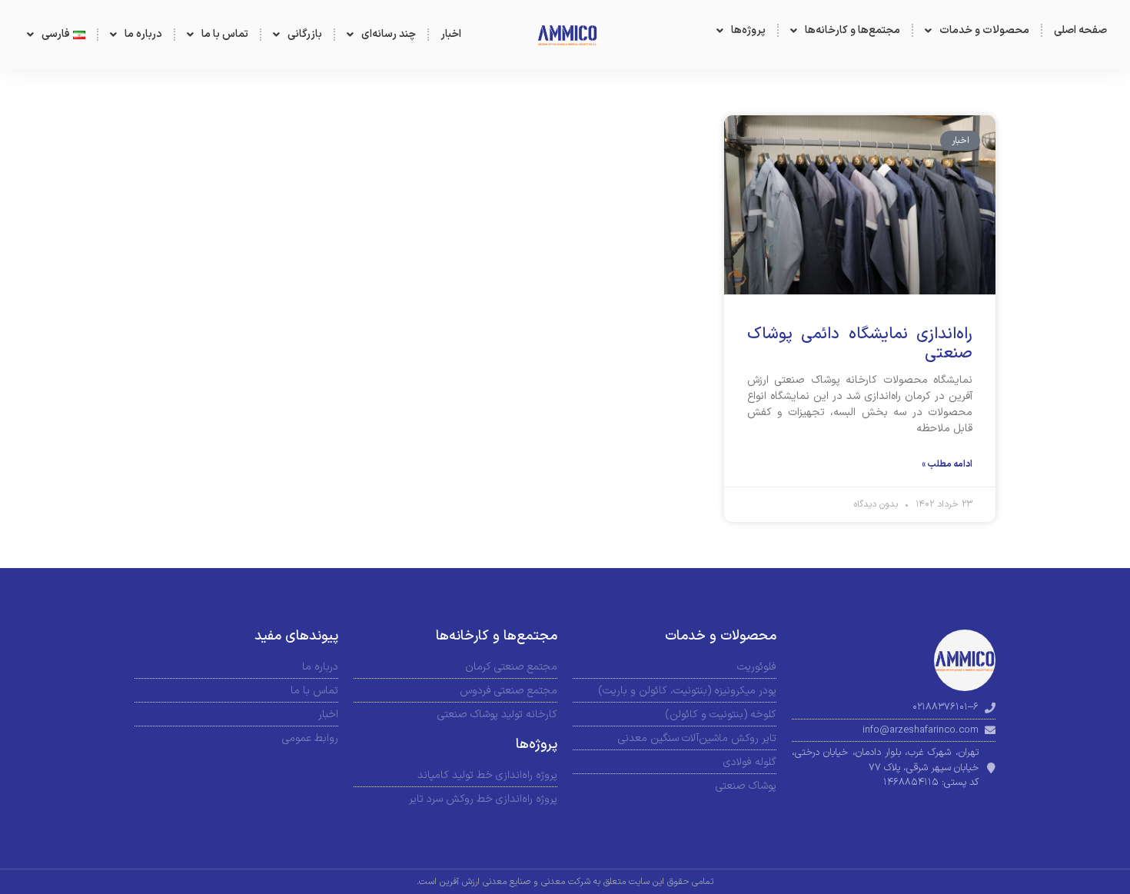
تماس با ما (224, 34)
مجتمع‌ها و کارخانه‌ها (852, 30)
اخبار (450, 34)
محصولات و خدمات (984, 30)
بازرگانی (304, 34)
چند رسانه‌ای (388, 34)
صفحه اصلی (1080, 30)
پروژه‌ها (748, 30)
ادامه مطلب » (947, 464)
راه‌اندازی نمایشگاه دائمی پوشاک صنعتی (859, 344)
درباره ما (143, 34)
